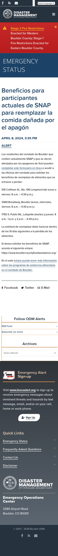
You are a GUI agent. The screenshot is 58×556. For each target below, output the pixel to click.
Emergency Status (15, 441)
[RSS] (9, 3)
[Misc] (16, 3)
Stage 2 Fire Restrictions (27, 28)
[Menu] (53, 14)
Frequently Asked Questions (22, 449)
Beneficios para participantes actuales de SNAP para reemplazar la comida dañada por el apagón (28, 109)
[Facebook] (22, 536)
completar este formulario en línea (22, 168)
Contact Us (10, 457)
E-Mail (45, 287)
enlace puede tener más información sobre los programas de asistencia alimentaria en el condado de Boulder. (29, 265)
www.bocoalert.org (23, 390)
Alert (6, 145)
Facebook (11, 287)
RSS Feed (7, 326)
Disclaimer (10, 465)
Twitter (29, 287)
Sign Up (30, 418)
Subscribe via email (12, 332)
